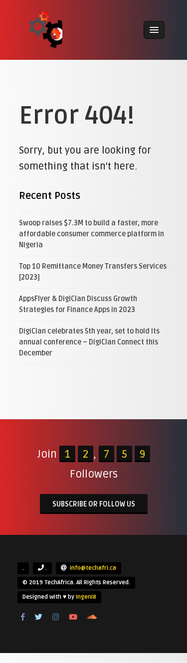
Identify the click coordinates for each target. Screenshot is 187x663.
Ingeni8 (86, 597)
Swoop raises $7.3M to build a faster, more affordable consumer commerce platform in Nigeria (91, 234)
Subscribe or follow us (93, 504)
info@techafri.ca (93, 568)
